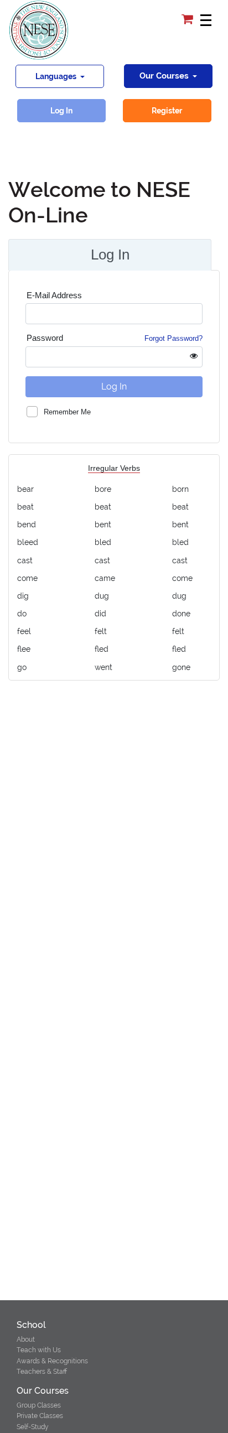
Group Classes (39, 1405)
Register (167, 110)
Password (115, 337)
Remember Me (67, 412)
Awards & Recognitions (52, 1361)
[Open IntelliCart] (188, 20)
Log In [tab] (110, 254)
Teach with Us (39, 1350)
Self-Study (33, 1427)
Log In (61, 110)
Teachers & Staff (42, 1371)
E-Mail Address (54, 295)
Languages (56, 76)
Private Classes (40, 1416)
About (26, 1339)
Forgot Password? (173, 338)
